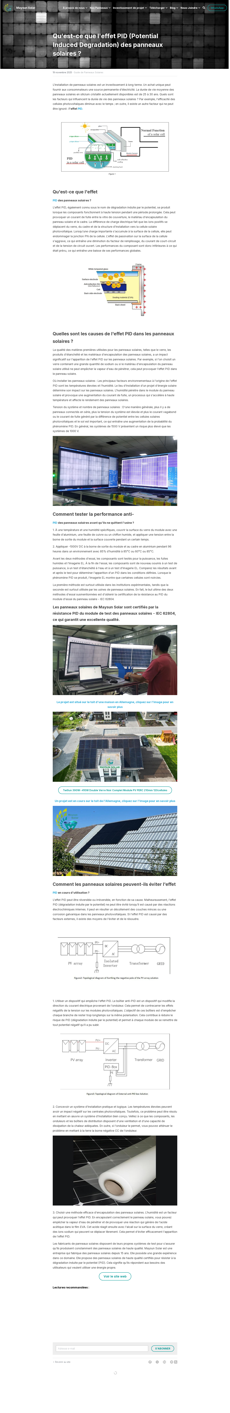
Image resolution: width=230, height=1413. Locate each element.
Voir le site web (115, 1277)
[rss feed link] (175, 1362)
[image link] (8, 7)
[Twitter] (157, 1362)
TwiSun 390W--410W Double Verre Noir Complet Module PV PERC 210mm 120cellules (115, 790)
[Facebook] (150, 1362)
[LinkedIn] (164, 1362)
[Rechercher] (204, 7)
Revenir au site (62, 1362)
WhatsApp (217, 7)
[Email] (171, 1362)
